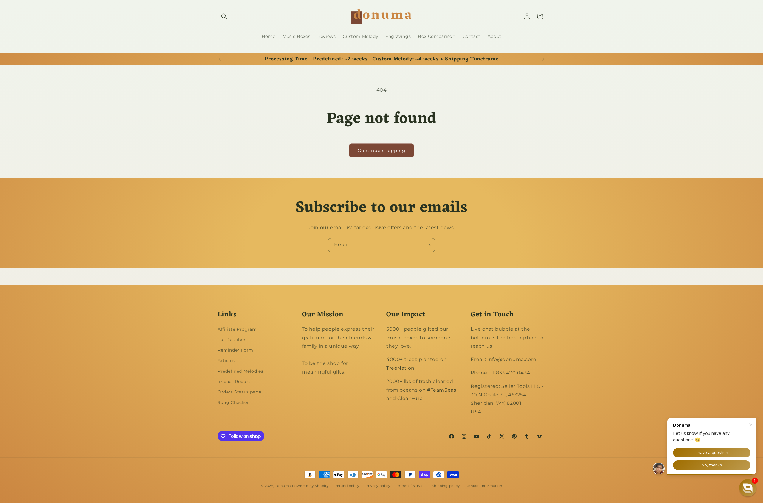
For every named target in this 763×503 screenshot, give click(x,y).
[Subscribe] (428, 245)
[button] (224, 16)
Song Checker (233, 402)
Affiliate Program (237, 329)
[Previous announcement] (219, 59)
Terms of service (411, 486)
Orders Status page (239, 392)
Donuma (283, 486)
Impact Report (234, 381)
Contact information (484, 486)
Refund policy (346, 486)
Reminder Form (235, 350)
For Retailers (232, 339)
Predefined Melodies (240, 371)
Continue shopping (381, 150)
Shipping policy (446, 486)
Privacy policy (377, 486)
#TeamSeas (441, 390)
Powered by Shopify (310, 486)
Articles (226, 360)
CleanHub (410, 398)
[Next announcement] (543, 59)
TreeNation (400, 368)
